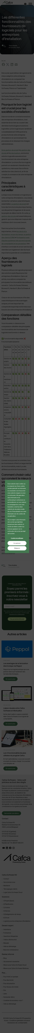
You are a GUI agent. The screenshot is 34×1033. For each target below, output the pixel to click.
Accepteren (17, 543)
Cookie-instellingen (17, 538)
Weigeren (17, 548)
